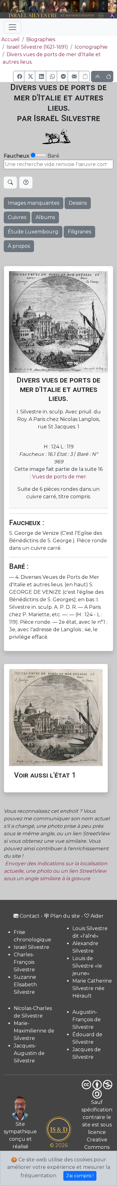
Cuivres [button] (17, 217)
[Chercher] (10, 182)
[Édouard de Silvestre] (103, 6)
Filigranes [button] (79, 232)
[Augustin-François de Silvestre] (93, 6)
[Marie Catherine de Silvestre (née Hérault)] (43, 6)
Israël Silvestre (31, 947)
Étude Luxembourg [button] (33, 232)
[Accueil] (54, 15)
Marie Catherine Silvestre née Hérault (92, 988)
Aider (97, 916)
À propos (19, 246)
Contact (30, 916)
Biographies (40, 39)
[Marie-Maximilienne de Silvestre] (75, 6)
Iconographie (91, 47)
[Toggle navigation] (12, 27)
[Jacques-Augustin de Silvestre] (84, 6)
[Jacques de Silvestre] (112, 6)
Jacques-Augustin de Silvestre (29, 1053)
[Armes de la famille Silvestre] (112, 15)
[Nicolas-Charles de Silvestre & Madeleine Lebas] (60, 6)
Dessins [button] (78, 203)
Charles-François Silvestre (24, 962)
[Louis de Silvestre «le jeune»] (33, 6)
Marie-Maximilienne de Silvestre (34, 1030)
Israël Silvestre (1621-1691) (37, 47)
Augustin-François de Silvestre (86, 1019)
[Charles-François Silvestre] (24, 6)
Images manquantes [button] (33, 203)
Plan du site (65, 916)
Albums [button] (45, 217)
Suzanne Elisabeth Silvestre (25, 984)
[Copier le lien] (84, 76)
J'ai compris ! (80, 1176)
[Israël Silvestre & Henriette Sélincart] (9, 6)
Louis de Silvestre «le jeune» (87, 965)
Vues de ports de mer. (59, 477)
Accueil (10, 39)
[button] (18, 76)
